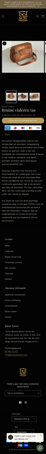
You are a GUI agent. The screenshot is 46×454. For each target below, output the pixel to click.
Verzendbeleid (11, 306)
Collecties (9, 251)
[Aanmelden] (38, 393)
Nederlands (21, 432)
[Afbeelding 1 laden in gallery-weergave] (11, 97)
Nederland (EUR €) (22, 419)
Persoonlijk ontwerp (13, 262)
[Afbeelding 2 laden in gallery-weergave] (23, 97)
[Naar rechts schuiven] (43, 97)
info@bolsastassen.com (16, 355)
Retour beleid (11, 311)
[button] (3, 16)
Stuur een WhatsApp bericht (23, 120)
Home (7, 246)
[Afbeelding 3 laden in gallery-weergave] (34, 97)
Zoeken (8, 317)
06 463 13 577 (11, 351)
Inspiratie (9, 273)
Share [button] (7, 134)
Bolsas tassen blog (13, 257)
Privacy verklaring (13, 300)
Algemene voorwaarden (15, 295)
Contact (8, 279)
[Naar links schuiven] (2, 97)
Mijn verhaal (10, 268)
